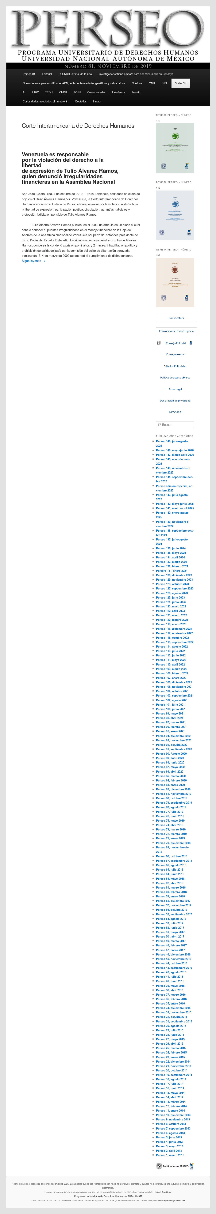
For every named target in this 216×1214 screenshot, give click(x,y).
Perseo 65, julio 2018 (169, 869)
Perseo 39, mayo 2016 (170, 986)
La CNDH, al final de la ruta (75, 74)
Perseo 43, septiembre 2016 (174, 968)
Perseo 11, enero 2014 (170, 1110)
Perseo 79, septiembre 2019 (174, 802)
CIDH (165, 83)
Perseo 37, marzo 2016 (171, 994)
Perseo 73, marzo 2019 (171, 829)
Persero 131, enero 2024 (171, 571)
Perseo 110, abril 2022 (170, 664)
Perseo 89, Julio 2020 (170, 758)
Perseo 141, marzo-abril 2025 (175, 508)
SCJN (77, 92)
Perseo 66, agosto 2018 (171, 865)
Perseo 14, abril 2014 (169, 1097)
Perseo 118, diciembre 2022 (174, 629)
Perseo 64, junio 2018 (170, 874)
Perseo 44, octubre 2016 (171, 963)
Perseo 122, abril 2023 (170, 611)
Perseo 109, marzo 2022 (171, 669)
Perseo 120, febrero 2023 (172, 620)
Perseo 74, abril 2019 (169, 825)
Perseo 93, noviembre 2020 (173, 740)
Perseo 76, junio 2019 (170, 816)
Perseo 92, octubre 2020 (171, 745)
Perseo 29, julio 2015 (169, 1030)
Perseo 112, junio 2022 (171, 655)
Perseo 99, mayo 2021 (170, 713)
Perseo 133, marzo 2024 (171, 562)
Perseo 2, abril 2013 (169, 1151)
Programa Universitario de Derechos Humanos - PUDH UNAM (108, 1196)
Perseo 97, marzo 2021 (171, 722)
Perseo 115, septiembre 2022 (174, 642)
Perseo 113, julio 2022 (170, 651)
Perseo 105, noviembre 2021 (174, 687)
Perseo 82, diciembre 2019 (173, 789)
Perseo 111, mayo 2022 (171, 660)
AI (24, 92)
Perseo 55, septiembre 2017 (174, 914)
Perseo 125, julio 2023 (170, 597)
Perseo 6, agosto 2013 (170, 1133)
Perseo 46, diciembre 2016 (173, 954)
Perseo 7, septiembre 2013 (173, 1128)
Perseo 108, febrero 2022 (172, 673)
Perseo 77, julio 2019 (169, 812)
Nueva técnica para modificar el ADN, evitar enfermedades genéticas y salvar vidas (74, 83)
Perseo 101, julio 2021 (170, 704)
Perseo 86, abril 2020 (169, 771)
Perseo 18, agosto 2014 (171, 1079)
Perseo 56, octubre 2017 (171, 910)
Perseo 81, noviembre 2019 (173, 794)
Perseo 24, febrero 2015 (171, 1052)
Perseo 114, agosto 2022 (172, 646)
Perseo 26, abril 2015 (169, 1043)
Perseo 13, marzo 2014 (171, 1102)
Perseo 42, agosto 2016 (171, 972)
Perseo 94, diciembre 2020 (173, 736)
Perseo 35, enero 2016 (170, 1003)
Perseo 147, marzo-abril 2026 (175, 455)
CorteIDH (180, 83)
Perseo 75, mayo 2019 (170, 820)
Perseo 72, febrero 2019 (171, 834)
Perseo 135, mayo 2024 (171, 553)
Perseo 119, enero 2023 (171, 624)
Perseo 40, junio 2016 (170, 981)
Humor (97, 101)
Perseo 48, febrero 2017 (171, 945)
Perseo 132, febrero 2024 (172, 566)
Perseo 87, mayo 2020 (170, 767)
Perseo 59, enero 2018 (170, 896)
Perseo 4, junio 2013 (169, 1142)
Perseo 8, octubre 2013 (171, 1124)
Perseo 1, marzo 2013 (170, 1155)
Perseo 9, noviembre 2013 (173, 1119)
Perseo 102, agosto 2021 (172, 700)
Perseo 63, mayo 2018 (170, 878)
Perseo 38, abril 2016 (169, 990)
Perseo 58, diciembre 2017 (173, 901)
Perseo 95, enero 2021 (170, 731)
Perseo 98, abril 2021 (169, 718)
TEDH (49, 92)
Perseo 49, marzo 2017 (171, 941)
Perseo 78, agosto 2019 (171, 807)
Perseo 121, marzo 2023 (171, 615)
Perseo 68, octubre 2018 (171, 856)
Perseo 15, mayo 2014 (170, 1093)
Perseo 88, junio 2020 (170, 762)
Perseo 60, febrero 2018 (171, 892)
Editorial (47, 74)
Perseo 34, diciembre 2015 (173, 1008)
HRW (35, 92)
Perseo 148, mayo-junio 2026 (175, 450)
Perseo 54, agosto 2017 (171, 919)
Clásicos (137, 83)
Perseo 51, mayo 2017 (170, 932)
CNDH (63, 92)
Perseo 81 (29, 74)
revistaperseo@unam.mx (171, 1200)
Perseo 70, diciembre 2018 (173, 843)
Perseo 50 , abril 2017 (170, 936)
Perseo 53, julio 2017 (169, 923)
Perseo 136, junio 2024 (171, 548)
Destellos (81, 101)
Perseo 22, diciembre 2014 (173, 1061)
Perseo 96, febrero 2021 (171, 727)
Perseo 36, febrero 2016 (171, 999)
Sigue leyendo (33, 260)
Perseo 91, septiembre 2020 (174, 749)
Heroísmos (119, 92)
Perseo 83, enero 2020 (170, 785)
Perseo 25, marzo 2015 (171, 1048)
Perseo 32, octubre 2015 (171, 1017)
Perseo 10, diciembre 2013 (173, 1115)
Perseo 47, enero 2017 (170, 950)
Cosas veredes (96, 92)
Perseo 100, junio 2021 (171, 709)
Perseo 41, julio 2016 (169, 976)
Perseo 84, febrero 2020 (171, 780)
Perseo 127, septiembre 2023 (174, 588)
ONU (152, 83)
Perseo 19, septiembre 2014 (174, 1075)
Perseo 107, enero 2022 (171, 678)
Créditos (166, 1192)
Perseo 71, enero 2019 (170, 838)
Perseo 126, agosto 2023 (172, 593)
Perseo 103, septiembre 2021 (174, 695)
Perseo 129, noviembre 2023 (174, 579)
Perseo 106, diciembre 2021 (174, 682)
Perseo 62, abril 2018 (169, 883)
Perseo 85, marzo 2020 (171, 776)
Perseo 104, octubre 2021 (172, 691)
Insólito (136, 92)
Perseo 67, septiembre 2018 (174, 861)
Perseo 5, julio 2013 (169, 1137)
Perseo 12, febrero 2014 (171, 1106)
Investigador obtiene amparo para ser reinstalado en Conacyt (136, 74)
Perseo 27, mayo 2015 (170, 1039)
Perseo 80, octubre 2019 (171, 798)
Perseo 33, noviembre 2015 (173, 1012)
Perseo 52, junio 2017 (170, 927)
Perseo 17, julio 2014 (169, 1084)
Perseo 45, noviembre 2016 (173, 959)
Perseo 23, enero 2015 (170, 1057)
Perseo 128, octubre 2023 (172, 584)
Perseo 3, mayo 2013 (169, 1146)
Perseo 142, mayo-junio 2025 (175, 504)
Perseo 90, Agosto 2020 (171, 753)
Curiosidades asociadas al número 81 (46, 101)
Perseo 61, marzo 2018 (171, 887)
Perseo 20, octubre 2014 (171, 1070)
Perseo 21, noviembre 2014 (173, 1066)
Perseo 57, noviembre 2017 (173, 905)
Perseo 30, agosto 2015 (171, 1026)
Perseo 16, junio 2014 (170, 1088)
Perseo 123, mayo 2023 (171, 606)
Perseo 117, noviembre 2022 (174, 633)
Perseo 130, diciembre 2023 (174, 575)
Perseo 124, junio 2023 (171, 602)
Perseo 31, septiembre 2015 (174, 1021)
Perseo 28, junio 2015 (170, 1035)
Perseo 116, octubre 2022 (172, 638)
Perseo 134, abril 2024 (170, 557)
